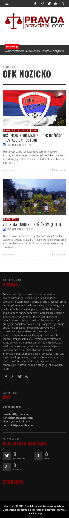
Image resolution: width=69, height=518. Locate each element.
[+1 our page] (7, 467)
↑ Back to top (34, 513)
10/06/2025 (27, 145)
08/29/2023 (27, 229)
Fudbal (6, 130)
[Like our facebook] (38, 456)
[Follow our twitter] (7, 456)
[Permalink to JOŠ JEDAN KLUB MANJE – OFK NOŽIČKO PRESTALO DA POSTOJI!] (34, 108)
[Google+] (42, 3)
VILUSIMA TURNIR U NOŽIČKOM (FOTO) (32, 224)
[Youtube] (55, 3)
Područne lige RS (21, 130)
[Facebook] (35, 3)
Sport (34, 130)
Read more (8, 170)
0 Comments (60, 170)
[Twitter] (48, 3)
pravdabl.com (14, 145)
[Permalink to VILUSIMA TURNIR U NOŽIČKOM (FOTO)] (34, 197)
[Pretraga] (7, 3)
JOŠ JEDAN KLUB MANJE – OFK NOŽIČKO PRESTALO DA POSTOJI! (32, 138)
